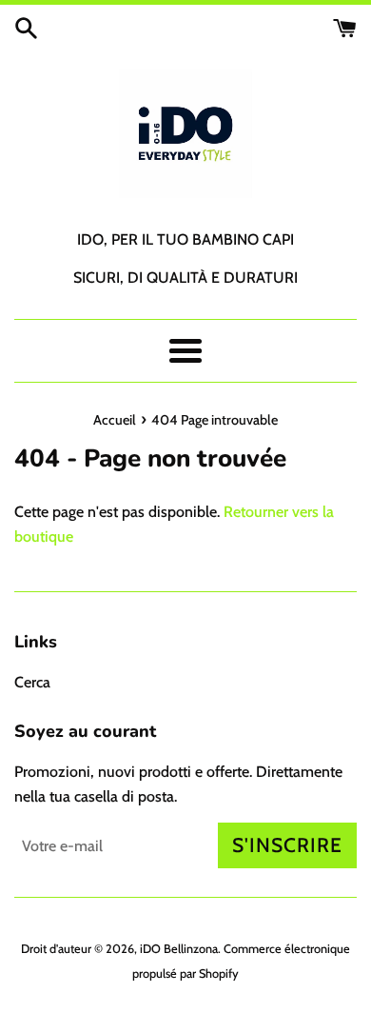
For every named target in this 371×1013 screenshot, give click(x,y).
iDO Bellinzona (179, 949)
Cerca (32, 682)
